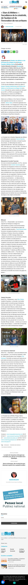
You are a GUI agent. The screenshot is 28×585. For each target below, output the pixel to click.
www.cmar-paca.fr (5, 441)
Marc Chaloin (20, 299)
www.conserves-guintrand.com (9, 439)
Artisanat (6, 445)
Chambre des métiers (15, 445)
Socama (19, 66)
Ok (14, 582)
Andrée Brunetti (9, 26)
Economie (12, 551)
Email (2, 517)
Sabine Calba (9, 102)
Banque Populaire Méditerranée (9, 86)
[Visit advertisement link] (14, 8)
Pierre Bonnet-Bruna (21, 229)
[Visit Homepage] (14, 2)
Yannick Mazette (20, 139)
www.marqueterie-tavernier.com (14, 434)
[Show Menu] (1, 2)
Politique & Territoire (22, 551)
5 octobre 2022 (18, 26)
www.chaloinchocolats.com (11, 438)
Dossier (12, 549)
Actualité (3, 549)
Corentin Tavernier (15, 165)
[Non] (26, 579)
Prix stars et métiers (6, 447)
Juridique (21, 549)
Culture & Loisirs (3, 551)
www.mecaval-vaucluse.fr (13, 436)
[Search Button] (26, 2)
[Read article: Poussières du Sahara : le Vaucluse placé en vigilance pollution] (4, 560)
